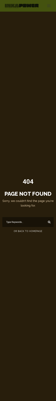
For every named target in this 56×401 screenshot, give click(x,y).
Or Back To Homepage (28, 231)
